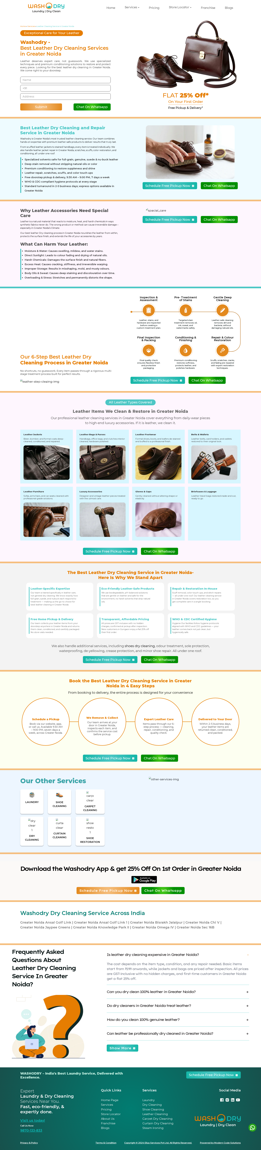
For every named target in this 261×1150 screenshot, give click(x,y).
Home (110, 8)
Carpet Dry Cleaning (157, 1118)
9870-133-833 (31, 1130)
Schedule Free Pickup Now (167, 186)
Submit (41, 107)
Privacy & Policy (29, 1143)
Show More (120, 1048)
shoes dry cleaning (140, 646)
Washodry (25, 138)
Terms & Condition (105, 1143)
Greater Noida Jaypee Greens (45, 927)
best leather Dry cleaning (39, 233)
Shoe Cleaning (153, 1109)
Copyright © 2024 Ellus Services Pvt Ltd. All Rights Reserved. (158, 1143)
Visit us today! (32, 1120)
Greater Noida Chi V (202, 922)
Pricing (154, 8)
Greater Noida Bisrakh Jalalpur (156, 922)
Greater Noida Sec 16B (195, 927)
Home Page (109, 1100)
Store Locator (179, 7)
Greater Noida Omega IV (153, 927)
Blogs (229, 8)
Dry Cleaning (152, 1104)
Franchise (208, 8)
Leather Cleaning (155, 1114)
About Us (107, 1118)
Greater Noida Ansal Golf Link (45, 922)
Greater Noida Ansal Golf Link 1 (100, 922)
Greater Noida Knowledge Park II (101, 927)
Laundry (148, 1100)
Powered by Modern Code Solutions (220, 1143)
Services (131, 7)
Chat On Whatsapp (92, 107)
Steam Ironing (153, 1128)
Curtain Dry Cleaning (157, 1123)
